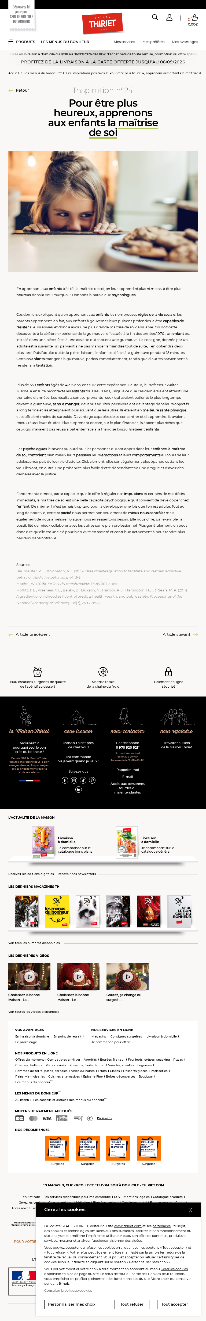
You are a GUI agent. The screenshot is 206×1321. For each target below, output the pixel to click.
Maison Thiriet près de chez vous (78, 745)
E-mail (127, 777)
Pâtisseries (159, 1071)
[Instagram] (74, 780)
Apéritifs (90, 1059)
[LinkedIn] (78, 789)
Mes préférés (153, 42)
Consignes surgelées (126, 1036)
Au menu (22, 1100)
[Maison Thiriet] (103, 23)
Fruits (102, 1071)
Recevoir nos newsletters (77, 874)
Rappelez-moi (127, 770)
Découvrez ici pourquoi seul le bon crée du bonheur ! (29, 747)
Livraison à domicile (161, 1036)
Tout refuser (132, 1304)
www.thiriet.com (128, 1226)
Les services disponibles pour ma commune (77, 1197)
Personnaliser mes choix (71, 1304)
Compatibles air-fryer (63, 1059)
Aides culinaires (83, 1071)
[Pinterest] (92, 780)
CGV (117, 1197)
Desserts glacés (135, 1071)
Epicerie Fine (93, 1076)
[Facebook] (65, 780)
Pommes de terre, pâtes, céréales (41, 1071)
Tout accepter (174, 1304)
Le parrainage (26, 1042)
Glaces (115, 1071)
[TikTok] (83, 780)
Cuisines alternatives (64, 1076)
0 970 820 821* (127, 747)
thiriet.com (31, 1197)
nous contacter (127, 731)
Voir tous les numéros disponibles (34, 943)
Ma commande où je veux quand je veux (78, 759)
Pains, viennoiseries (30, 1076)
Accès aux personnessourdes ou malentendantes (128, 788)
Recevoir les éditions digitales (31, 874)
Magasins (98, 1036)
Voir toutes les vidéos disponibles (33, 1011)
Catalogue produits (168, 1197)
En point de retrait (67, 1036)
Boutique (146, 1076)
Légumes (144, 1065)
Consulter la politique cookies (68, 1290)
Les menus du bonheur (65, 42)
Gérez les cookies (32, 1202)
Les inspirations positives (85, 73)
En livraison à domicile (32, 1036)
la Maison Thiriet (29, 731)
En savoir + (104, 1118)
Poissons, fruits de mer (87, 1065)
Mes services (124, 42)
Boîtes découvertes (120, 1076)
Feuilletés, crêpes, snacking (149, 1059)
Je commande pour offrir (110, 1042)
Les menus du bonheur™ (43, 73)
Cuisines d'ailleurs (28, 1065)
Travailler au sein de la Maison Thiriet (176, 745)
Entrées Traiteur (112, 1059)
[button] (169, 18)
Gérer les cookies (174, 1269)
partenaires (161, 1226)
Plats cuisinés (56, 1065)
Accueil (13, 73)
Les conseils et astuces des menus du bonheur (69, 1100)
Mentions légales (137, 1197)
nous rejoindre (177, 731)
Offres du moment (29, 1059)
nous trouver (78, 731)
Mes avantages (185, 42)
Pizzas (178, 1059)
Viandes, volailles (121, 1065)
